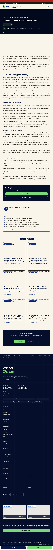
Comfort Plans (6, 417)
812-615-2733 (27, 197)
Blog (7, 17)
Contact (5, 443)
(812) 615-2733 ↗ (8, 357)
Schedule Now (27, 194)
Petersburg (29, 476)
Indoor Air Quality (6, 456)
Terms (47, 538)
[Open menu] (48, 6)
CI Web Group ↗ (36, 542)
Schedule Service (32, 341)
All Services (5, 412)
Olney (28, 478)
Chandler (4, 480)
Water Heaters (6, 461)
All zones (5, 490)
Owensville (5, 478)
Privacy (42, 538)
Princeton (5, 483)
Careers (5, 441)
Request (40, 547)
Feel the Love (6, 426)
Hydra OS (21, 542)
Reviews (5, 439)
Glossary (5, 436)
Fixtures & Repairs (6, 468)
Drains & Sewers (6, 463)
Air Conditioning (6, 452)
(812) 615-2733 (46, 3)
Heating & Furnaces (7, 454)
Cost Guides (6, 419)
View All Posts (7, 229)
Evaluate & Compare (8, 434)
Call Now (14, 547)
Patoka (4, 485)
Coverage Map (6, 414)
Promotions (6, 424)
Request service (25, 530)
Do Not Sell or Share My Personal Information (41, 541)
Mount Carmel (30, 480)
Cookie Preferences (44, 544)
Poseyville (5, 487)
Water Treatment (6, 466)
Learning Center (7, 432)
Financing (5, 421)
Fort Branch (29, 483)
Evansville (5, 476)
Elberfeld (29, 485)
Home (4, 17)
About (4, 410)
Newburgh (29, 487)
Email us (4, 395)
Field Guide (5, 429)
